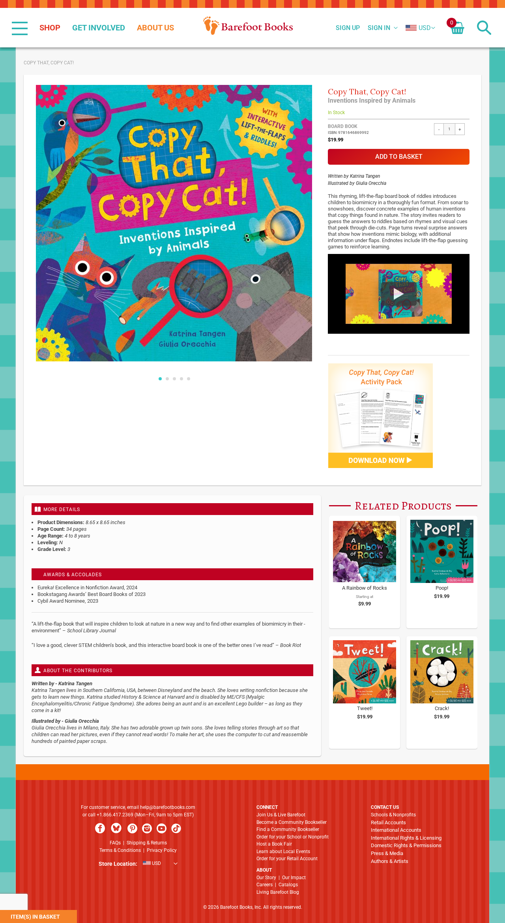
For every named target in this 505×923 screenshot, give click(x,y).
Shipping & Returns (147, 843)
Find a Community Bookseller (287, 829)
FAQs (115, 843)
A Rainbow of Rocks (364, 588)
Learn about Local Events (283, 851)
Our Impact (294, 877)
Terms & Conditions (120, 850)
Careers (264, 884)
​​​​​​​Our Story (266, 877)
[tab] (172, 509)
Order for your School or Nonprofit (292, 837)
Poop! (442, 588)
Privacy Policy (162, 850)
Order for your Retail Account (287, 858)
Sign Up (348, 28)
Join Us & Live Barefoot (280, 815)
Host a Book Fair (274, 844)
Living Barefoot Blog (277, 892)
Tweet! (364, 708)
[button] (418, 28)
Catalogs (288, 884)
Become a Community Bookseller (291, 822)
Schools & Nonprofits (393, 815)
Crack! (442, 708)
